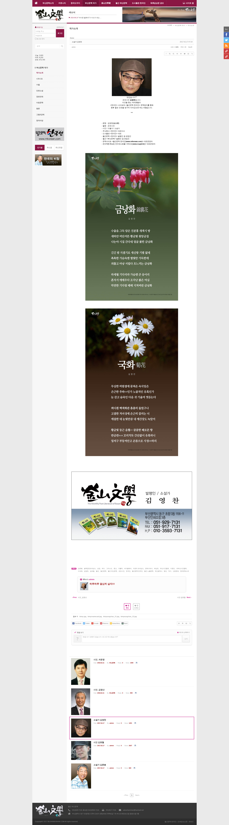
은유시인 (121, 571)
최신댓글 (59, 148)
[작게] (173, 54)
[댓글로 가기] (184, 54)
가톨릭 (120, 568)
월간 (97, 571)
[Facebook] (226, 34)
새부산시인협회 (181, 568)
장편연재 (39, 97)
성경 (98, 568)
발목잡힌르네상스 (90, 568)
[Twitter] (226, 40)
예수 (103, 568)
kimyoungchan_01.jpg (111, 616)
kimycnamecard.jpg (95, 616)
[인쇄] (188, 54)
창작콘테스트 (184, 571)
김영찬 (86, 571)
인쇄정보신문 (182, 822)
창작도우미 (75, 3)
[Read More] (131, 671)
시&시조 (39, 79)
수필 (38, 85)
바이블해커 (127, 568)
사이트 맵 (190, 3)
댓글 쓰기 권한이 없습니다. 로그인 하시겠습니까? (100, 637)
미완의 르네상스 (138, 568)
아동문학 (39, 103)
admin (74, 47)
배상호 (156, 568)
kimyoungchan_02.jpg (129, 616)
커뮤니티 (62, 3)
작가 (169, 571)
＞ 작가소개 (190, 25)
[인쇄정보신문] (226, 56)
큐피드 (191, 822)
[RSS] (226, 45)
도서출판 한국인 (138, 3)
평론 (38, 109)
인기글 (39, 148)
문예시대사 (149, 568)
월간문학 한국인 (137, 571)
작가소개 (39, 73)
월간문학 (103, 571)
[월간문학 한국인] (226, 51)
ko (226, 29)
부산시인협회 (164, 568)
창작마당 (39, 121)
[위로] (177, 54)
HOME (169, 25)
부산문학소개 (48, 3)
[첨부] (192, 54)
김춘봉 (80, 568)
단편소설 (39, 91)
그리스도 (109, 568)
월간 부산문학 (121, 3)
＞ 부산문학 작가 (179, 25)
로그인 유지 (41, 39)
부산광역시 (158, 571)
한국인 (128, 571)
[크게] (170, 54)
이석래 (80, 571)
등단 (165, 571)
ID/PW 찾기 (60, 27)
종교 (115, 568)
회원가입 (40, 27)
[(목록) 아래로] (181, 54)
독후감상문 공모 (157, 3)
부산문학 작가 (90, 3)
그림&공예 (40, 115)
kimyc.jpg (83, 616)
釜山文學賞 (106, 3)
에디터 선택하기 (184, 632)
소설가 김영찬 (77, 42)
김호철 (92, 571)
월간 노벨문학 (148, 571)
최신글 (49, 148)
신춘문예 (176, 571)
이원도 (172, 568)
